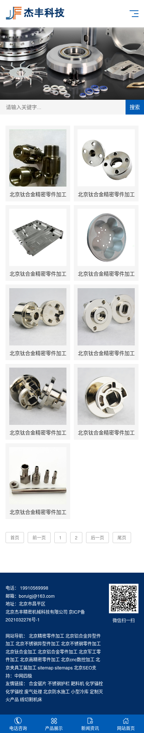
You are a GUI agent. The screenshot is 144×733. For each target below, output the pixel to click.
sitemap (46, 667)
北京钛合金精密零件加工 (38, 194)
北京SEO (83, 667)
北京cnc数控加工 (78, 659)
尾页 (121, 537)
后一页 (97, 537)
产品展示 (54, 728)
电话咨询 (18, 728)
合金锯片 (38, 683)
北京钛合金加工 (21, 651)
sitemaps (64, 667)
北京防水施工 (56, 691)
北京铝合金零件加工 (58, 651)
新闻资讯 (90, 728)
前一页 (39, 537)
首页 (14, 537)
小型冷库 (80, 691)
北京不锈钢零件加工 (81, 643)
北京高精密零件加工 (40, 659)
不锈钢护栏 (59, 683)
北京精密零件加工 (46, 636)
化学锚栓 (94, 683)
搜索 (135, 107)
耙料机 (77, 683)
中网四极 (23, 675)
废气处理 (33, 691)
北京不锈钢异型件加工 (38, 643)
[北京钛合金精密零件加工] (37, 158)
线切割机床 (31, 699)
